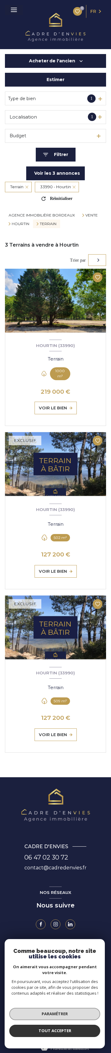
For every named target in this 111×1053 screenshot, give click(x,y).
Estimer (55, 79)
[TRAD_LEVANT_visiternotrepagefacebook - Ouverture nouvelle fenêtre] (41, 924)
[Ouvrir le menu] (14, 10)
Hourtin (20, 224)
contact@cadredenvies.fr (55, 868)
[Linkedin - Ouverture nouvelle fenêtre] (70, 924)
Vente (91, 215)
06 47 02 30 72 (46, 857)
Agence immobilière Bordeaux (42, 215)
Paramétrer (55, 1013)
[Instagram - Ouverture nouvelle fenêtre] (55, 924)
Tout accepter (55, 1030)
